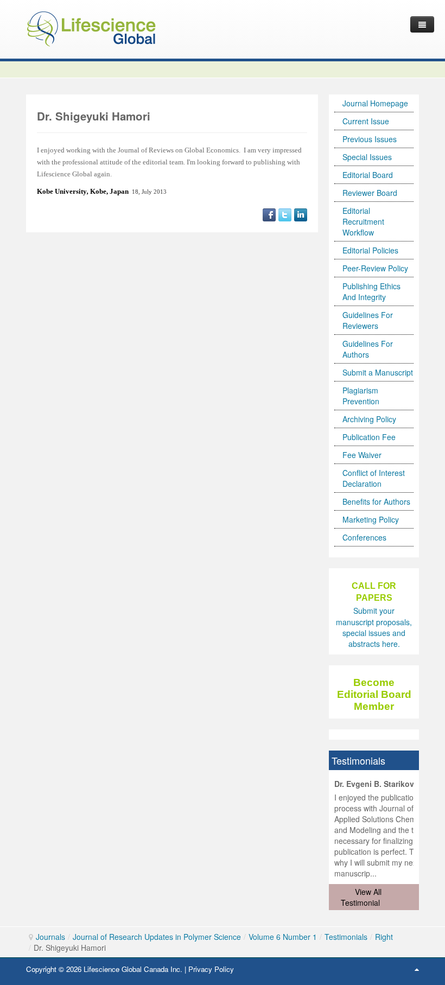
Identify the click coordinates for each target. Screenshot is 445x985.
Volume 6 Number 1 (283, 936)
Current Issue (365, 121)
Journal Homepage (375, 103)
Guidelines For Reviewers (367, 320)
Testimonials (346, 936)
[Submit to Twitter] (284, 213)
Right (384, 936)
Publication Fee (369, 436)
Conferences (364, 537)
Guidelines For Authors (367, 349)
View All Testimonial (361, 897)
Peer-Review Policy (375, 268)
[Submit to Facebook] (269, 213)
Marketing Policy (370, 519)
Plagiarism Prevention (360, 395)
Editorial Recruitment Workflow (363, 221)
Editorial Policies (370, 250)
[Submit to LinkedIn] (300, 213)
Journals (50, 936)
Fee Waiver (362, 454)
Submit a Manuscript (377, 372)
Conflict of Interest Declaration (373, 478)
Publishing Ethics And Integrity (371, 291)
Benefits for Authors (376, 501)
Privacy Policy (211, 969)
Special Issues (367, 156)
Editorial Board (367, 174)
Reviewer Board (369, 192)
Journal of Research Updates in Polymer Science (157, 936)
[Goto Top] (417, 968)
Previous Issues (369, 139)
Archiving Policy (369, 419)
